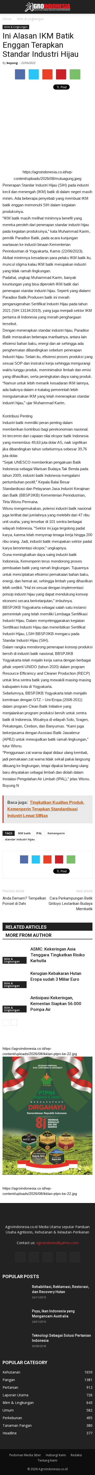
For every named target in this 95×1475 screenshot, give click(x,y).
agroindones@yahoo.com (57, 1242)
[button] (88, 7)
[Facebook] (20, 1257)
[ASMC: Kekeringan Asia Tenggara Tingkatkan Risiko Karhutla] (15, 955)
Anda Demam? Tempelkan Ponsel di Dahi (24, 901)
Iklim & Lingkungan (16, 27)
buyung (12, 63)
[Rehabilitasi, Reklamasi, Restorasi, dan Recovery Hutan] (15, 1293)
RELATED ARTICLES (26, 927)
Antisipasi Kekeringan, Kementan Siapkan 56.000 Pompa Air (55, 1003)
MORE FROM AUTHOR (28, 935)
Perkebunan (12, 1417)
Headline (10, 1433)
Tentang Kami (47, 1460)
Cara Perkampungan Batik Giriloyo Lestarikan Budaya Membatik (70, 903)
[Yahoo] (61, 1257)
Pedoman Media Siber (25, 1455)
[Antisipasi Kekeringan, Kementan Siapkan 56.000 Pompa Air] (15, 1003)
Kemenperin (56, 833)
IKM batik (24, 833)
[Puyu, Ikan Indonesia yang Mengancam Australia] (15, 1317)
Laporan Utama (15, 1395)
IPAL (39, 833)
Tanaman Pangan (17, 1425)
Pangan (9, 1379)
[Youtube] (75, 1257)
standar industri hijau (20, 839)
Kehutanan (11, 1372)
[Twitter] (48, 1257)
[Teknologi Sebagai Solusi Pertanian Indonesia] (15, 1342)
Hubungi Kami (56, 1455)
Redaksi (76, 1455)
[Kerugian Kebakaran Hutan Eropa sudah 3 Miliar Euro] (15, 979)
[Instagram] (34, 1257)
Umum (8, 1410)
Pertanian (10, 1387)
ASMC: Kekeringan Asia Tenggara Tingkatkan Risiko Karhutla (57, 954)
